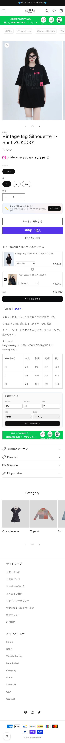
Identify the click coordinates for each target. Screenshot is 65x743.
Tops (33, 531)
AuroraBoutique (35, 737)
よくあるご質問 (14, 593)
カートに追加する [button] (33, 299)
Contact (10, 699)
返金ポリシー (13, 615)
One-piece (9, 531)
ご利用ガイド (13, 579)
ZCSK (18, 308)
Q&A (8, 692)
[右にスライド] (39, 126)
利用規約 (10, 622)
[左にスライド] (25, 126)
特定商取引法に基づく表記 (20, 608)
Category (11, 670)
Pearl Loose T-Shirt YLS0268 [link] (32, 275)
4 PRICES (11, 684)
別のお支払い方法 (32, 238)
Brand (9, 677)
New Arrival (12, 663)
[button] (3, 10)
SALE (9, 649)
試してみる (54, 208)
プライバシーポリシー (17, 600)
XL (26, 184)
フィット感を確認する (32, 423)
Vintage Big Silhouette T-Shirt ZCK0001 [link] (34, 254)
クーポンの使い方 (15, 586)
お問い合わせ (13, 572)
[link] (9, 259)
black (9, 171)
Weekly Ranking (14, 656)
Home (9, 642)
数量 (4, 191)
